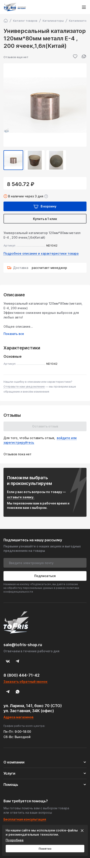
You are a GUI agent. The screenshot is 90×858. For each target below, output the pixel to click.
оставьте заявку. (20, 497)
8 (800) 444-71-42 (21, 675)
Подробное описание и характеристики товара (40, 253)
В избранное (75, 56)
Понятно (45, 848)
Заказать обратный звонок (25, 681)
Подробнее (15, 840)
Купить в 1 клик (45, 219)
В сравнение (84, 56)
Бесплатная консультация (24, 819)
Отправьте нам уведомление (24, 386)
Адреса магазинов (18, 717)
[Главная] (5, 20)
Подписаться (45, 576)
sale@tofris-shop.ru (22, 644)
